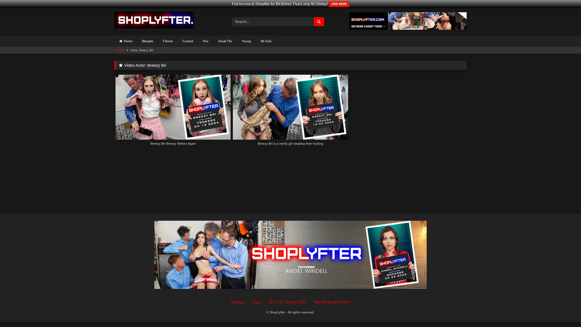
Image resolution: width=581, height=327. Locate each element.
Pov (205, 41)
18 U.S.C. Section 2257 (287, 302)
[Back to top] (567, 313)
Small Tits (225, 41)
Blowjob (147, 41)
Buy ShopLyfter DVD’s (332, 302)
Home (128, 41)
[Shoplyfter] (154, 21)
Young (246, 41)
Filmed (168, 41)
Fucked (187, 41)
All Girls (266, 41)
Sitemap (237, 302)
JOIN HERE (339, 4)
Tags (256, 302)
